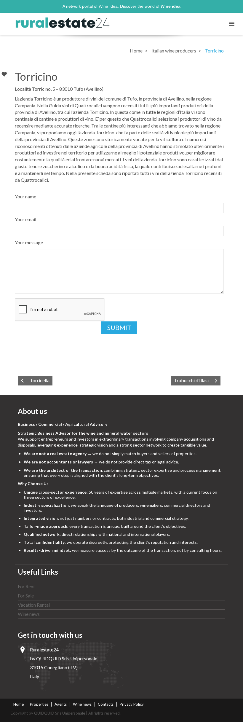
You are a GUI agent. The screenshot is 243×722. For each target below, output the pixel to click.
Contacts (105, 704)
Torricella (39, 380)
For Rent (26, 586)
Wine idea (170, 6)
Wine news (29, 614)
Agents (61, 704)
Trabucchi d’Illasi (191, 380)
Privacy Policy (132, 704)
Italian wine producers (173, 50)
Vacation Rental (34, 605)
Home (136, 50)
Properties (39, 704)
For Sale (26, 595)
